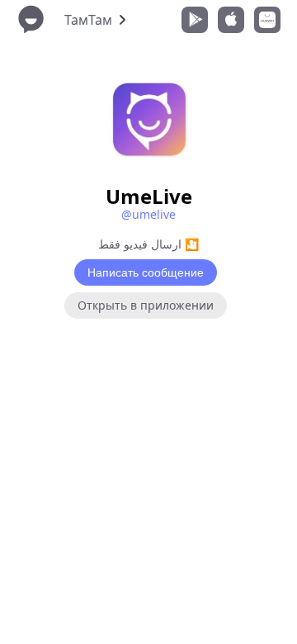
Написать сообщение (145, 272)
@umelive (148, 214)
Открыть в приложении (146, 305)
